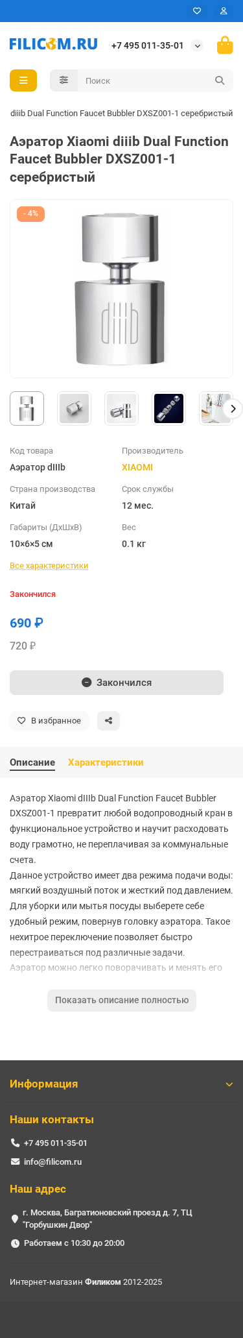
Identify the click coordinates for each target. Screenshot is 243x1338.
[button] (10, 408)
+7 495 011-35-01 (147, 45)
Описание (32, 762)
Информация (44, 1083)
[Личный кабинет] (223, 11)
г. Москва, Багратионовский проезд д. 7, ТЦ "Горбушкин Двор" (107, 1219)
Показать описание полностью (122, 1000)
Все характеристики (49, 565)
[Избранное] (197, 11)
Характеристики (106, 762)
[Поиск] (220, 80)
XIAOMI (137, 467)
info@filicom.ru (53, 1162)
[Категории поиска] (64, 80)
